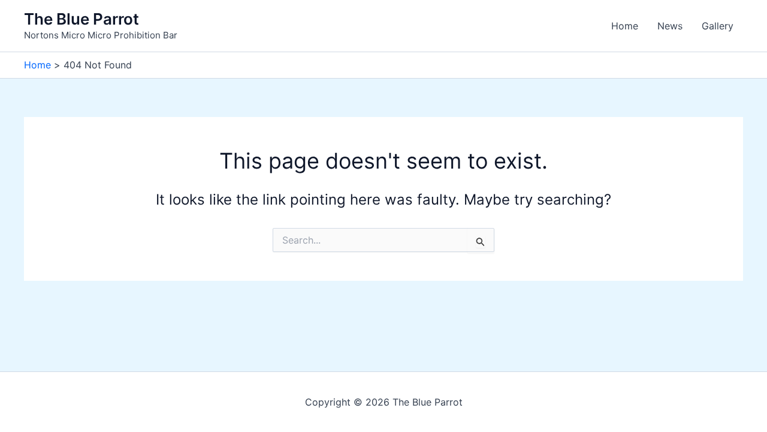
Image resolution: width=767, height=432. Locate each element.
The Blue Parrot (81, 19)
